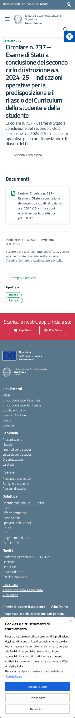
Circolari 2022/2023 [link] (16, 576)
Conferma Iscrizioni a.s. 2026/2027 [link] (26, 556)
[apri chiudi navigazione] (7, 19)
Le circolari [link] (9, 561)
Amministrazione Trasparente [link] (22, 589)
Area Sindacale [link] (12, 571)
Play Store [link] (55, 330)
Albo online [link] (10, 594)
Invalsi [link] (6, 420)
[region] (37, 667)
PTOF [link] (6, 507)
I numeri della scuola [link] (16, 449)
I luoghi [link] (7, 444)
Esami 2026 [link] (10, 542)
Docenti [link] (13, 294)
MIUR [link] (6, 395)
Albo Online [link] (59, 606)
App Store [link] (24, 330)
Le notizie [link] (9, 566)
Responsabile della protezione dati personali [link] (34, 613)
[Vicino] (70, 620)
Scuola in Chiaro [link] (13, 410)
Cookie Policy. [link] (14, 676)
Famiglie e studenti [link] (15, 483)
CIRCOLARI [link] (10, 584)
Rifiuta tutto (37, 709)
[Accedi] (68, 4)
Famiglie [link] (14, 300)
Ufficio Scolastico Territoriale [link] (21, 405)
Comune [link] (8, 425)
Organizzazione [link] (13, 459)
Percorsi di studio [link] (14, 488)
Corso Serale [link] (11, 517)
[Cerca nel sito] (65, 29)
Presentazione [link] (12, 439)
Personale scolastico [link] (16, 478)
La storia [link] (8, 464)
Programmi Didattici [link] (16, 537)
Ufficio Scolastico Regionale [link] (21, 400)
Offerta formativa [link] (14, 512)
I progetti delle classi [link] (16, 522)
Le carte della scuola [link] (16, 454)
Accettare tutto (37, 686)
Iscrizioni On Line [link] (14, 415)
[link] (69, 36)
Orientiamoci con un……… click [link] (23, 502)
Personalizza (37, 698)
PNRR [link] (6, 527)
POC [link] (5, 532)
